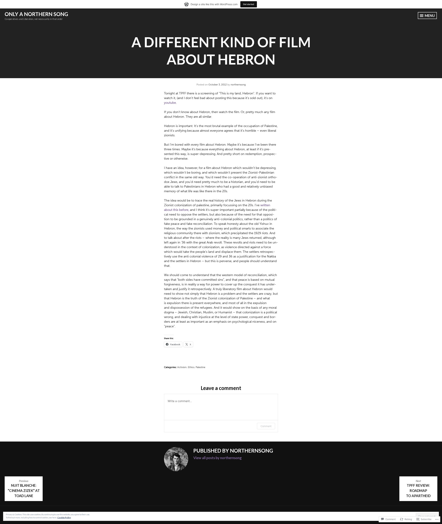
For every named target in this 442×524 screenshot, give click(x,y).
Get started (248, 4)
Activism (182, 367)
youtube (170, 103)
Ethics (191, 367)
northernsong (238, 84)
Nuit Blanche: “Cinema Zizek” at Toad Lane (24, 488)
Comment (266, 426)
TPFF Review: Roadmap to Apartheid (418, 488)
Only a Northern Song (36, 14)
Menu (429, 15)
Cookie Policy (64, 517)
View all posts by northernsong (217, 458)
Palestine (200, 367)
